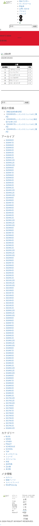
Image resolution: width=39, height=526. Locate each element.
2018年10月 (10, 373)
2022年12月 (10, 250)
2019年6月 (10, 353)
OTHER (9, 441)
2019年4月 (10, 358)
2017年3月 (10, 421)
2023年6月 (10, 235)
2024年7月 (10, 203)
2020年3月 (10, 333)
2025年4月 (10, 180)
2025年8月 (10, 170)
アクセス (22, 11)
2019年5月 (10, 355)
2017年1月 (10, 426)
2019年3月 (10, 360)
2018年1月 (10, 396)
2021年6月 (10, 295)
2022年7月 (10, 263)
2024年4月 (10, 210)
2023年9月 (10, 228)
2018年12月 (10, 368)
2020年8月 (10, 320)
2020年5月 (10, 328)
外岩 (7, 461)
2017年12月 (10, 398)
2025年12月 (10, 160)
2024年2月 (10, 215)
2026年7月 (10, 143)
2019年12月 (10, 340)
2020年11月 (10, 313)
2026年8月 (10, 140)
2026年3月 (10, 153)
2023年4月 (10, 240)
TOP (7, 451)
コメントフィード (12, 482)
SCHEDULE (10, 446)
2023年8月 (10, 230)
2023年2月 (10, 245)
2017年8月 (10, 408)
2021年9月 (10, 288)
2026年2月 (10, 155)
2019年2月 (10, 363)
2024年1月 (10, 218)
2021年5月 (10, 298)
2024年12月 (10, 190)
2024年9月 (10, 198)
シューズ (9, 456)
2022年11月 (10, 253)
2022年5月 (10, 268)
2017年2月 (10, 423)
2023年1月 (10, 248)
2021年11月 (10, 283)
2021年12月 (10, 280)
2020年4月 (10, 330)
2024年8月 (10, 200)
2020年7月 (10, 323)
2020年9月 (10, 318)
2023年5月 (10, 238)
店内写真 (9, 464)
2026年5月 (10, 148)
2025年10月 (10, 165)
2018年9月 (10, 375)
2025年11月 (10, 163)
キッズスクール (25, 4)
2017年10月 (10, 403)
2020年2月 (10, 335)
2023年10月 (10, 225)
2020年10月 (10, 315)
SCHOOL (9, 449)
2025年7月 (10, 173)
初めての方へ (24, 1)
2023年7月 (10, 233)
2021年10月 (10, 285)
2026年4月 (10, 150)
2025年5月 (10, 178)
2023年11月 (10, 223)
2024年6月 (10, 205)
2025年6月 (10, 175)
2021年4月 (10, 300)
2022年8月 (10, 260)
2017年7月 (10, 411)
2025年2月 (10, 185)
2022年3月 (10, 273)
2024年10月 (10, 195)
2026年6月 (10, 145)
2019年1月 (10, 365)
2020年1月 (10, 338)
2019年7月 (10, 350)
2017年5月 (10, 416)
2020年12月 (10, 310)
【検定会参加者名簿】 (14, 112)
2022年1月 (10, 278)
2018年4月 (10, 388)
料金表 (21, 6)
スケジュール (11, 459)
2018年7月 (10, 380)
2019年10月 (10, 345)
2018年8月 (10, 378)
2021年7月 (10, 293)
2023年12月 (10, 220)
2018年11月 (10, 370)
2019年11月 (10, 343)
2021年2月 (10, 305)
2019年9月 (10, 348)
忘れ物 (8, 466)
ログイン (9, 477)
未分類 (8, 469)
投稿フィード (11, 480)
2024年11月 (10, 193)
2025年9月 (10, 168)
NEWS (8, 439)
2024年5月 (10, 208)
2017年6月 (10, 413)
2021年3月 (10, 303)
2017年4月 (10, 418)
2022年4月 (10, 270)
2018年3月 (10, 391)
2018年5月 (10, 385)
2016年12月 (10, 428)
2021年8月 (10, 290)
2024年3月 (10, 213)
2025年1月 (10, 188)
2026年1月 (10, 158)
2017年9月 (10, 406)
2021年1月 (10, 308)
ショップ (22, 14)
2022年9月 (10, 258)
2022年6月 (10, 265)
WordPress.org (11, 485)
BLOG (8, 436)
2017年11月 (10, 401)
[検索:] (21, 26)
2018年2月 (10, 393)
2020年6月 (10, 325)
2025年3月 (10, 183)
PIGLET (9, 444)
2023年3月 (10, 243)
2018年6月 (10, 383)
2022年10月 (10, 255)
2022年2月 (10, 275)
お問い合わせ (24, 9)
